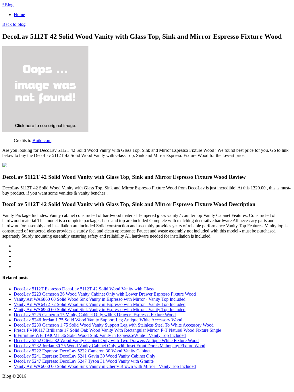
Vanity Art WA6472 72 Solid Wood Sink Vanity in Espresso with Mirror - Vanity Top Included (99, 304)
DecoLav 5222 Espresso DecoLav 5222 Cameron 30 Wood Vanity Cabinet (82, 350)
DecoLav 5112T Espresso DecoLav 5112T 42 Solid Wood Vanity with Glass (84, 288)
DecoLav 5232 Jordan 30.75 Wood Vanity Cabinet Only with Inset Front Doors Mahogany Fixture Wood (109, 345)
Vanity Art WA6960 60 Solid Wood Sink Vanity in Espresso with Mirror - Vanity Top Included (99, 309)
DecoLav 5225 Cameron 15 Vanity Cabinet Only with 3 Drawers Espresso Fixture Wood (95, 314)
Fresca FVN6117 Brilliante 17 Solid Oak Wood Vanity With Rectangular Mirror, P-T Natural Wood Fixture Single (117, 330)
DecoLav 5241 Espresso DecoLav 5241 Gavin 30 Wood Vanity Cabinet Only (84, 356)
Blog (7, 4)
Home (19, 14)
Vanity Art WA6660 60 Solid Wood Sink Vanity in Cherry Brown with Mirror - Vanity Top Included (105, 366)
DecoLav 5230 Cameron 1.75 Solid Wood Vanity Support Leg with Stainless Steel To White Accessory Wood (114, 325)
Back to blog (14, 24)
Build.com (41, 140)
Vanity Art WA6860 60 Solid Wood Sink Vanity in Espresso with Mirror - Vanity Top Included (99, 299)
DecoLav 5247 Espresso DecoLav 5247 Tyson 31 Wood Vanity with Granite (84, 361)
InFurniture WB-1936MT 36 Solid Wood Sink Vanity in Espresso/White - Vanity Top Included (100, 335)
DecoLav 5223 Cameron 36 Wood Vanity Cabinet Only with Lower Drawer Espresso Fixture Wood (105, 294)
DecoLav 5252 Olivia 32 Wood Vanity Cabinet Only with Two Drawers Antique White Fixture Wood (106, 340)
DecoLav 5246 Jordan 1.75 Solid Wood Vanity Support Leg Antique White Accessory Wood (98, 319)
